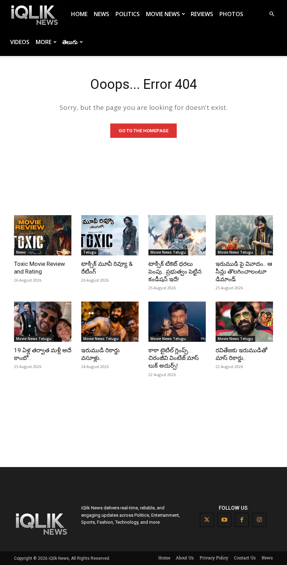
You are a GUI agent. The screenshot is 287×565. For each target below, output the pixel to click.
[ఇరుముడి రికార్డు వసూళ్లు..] (110, 322)
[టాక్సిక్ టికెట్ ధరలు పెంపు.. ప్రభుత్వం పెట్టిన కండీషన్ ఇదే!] (177, 235)
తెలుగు (70, 42)
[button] (271, 14)
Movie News (163, 14)
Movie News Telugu (168, 252)
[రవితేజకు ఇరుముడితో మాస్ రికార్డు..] (244, 322)
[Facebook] (242, 520)
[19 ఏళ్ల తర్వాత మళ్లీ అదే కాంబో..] (42, 322)
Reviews (202, 14)
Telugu (89, 252)
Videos (19, 42)
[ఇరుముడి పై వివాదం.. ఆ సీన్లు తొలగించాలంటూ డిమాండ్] (244, 235)
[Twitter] (207, 520)
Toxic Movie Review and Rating (39, 267)
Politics (127, 14)
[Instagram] (259, 520)
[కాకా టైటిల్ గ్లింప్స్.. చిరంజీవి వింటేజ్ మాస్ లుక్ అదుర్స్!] (177, 322)
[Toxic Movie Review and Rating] (42, 235)
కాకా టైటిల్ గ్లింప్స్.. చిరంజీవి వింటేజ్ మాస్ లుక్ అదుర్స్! (173, 358)
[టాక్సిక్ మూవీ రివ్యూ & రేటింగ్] (110, 235)
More (43, 42)
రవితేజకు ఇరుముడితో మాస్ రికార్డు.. (241, 354)
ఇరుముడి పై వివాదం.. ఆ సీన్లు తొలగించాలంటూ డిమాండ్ (244, 271)
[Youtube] (224, 520)
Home (79, 14)
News (101, 14)
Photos (231, 14)
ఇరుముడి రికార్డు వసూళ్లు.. (100, 354)
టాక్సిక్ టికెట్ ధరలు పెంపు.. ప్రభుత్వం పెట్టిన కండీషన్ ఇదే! (175, 271)
